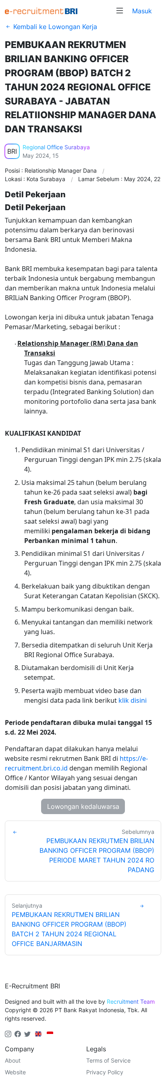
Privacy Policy (104, 1072)
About (13, 1060)
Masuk (142, 11)
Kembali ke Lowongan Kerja (54, 27)
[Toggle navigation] (120, 11)
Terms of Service (108, 1060)
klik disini (132, 700)
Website (15, 1072)
